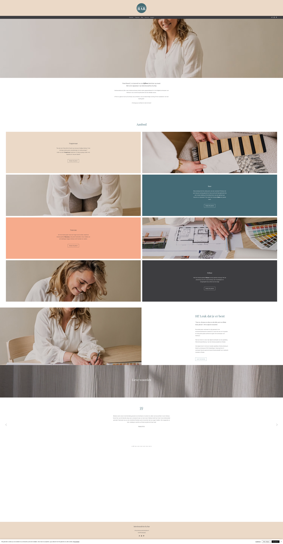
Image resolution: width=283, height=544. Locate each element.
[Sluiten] (281, 541)
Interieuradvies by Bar (142, 526)
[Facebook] (272, 17)
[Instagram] (274, 17)
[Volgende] (276, 425)
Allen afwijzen (266, 541)
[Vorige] (6, 425)
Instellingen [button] (258, 541)
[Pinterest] (276, 17)
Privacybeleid (76, 541)
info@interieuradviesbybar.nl (142, 530)
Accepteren (275, 541)
